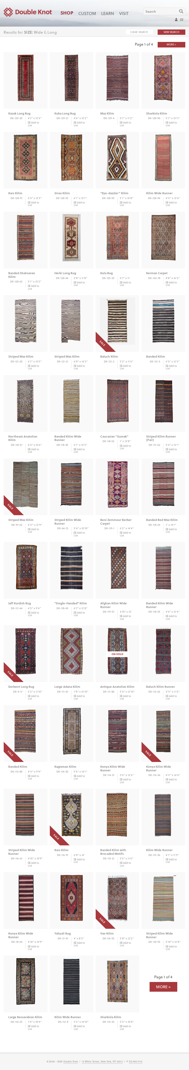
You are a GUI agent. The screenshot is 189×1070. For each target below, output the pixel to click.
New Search (171, 32)
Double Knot (70, 1061)
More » (171, 44)
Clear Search (139, 32)
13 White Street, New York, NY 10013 (102, 1061)
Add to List (33, 124)
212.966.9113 (135, 1061)
